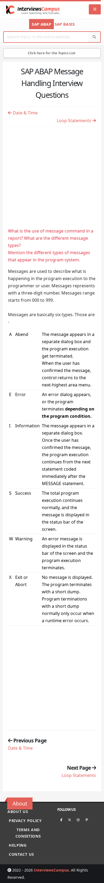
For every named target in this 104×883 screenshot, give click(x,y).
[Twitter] (69, 819)
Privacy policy (25, 820)
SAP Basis (65, 24)
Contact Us (21, 854)
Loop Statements (74, 120)
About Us (17, 811)
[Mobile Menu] (95, 9)
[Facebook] (61, 819)
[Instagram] (78, 819)
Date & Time (25, 113)
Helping (18, 845)
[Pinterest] (86, 819)
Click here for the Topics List (52, 53)
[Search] (94, 37)
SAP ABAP (41, 24)
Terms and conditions (28, 833)
